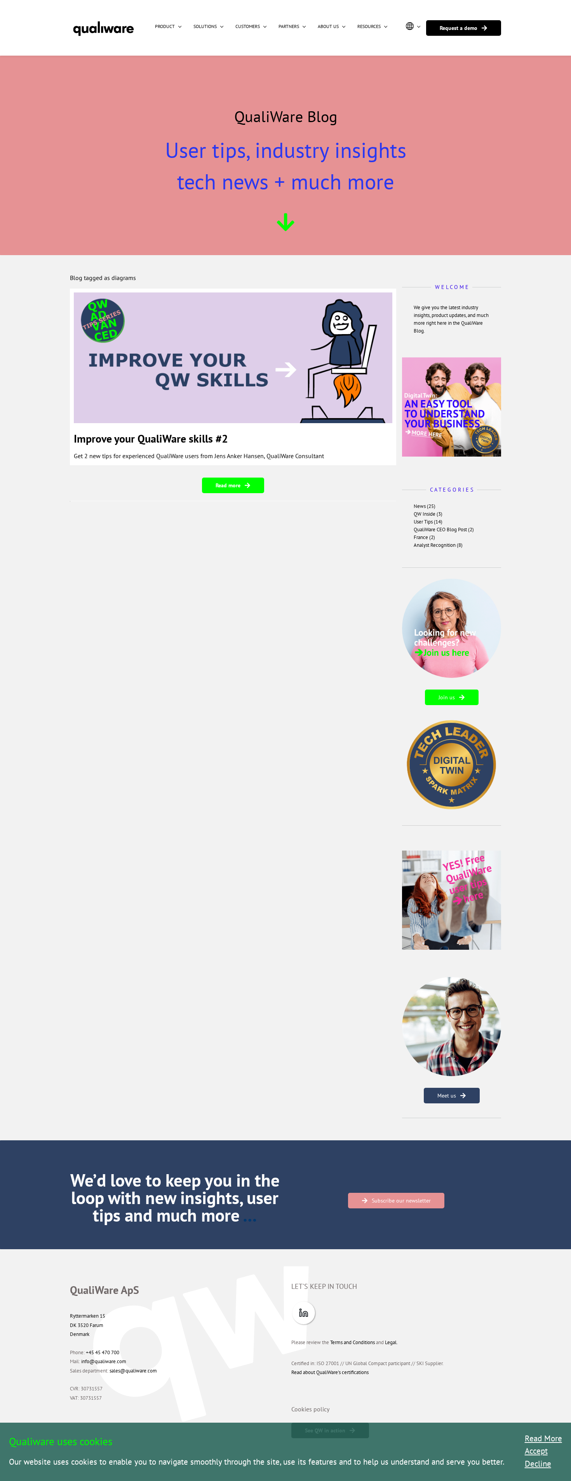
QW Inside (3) (428, 514)
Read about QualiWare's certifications (330, 1372)
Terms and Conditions (352, 1342)
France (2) (424, 537)
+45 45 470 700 (102, 1352)
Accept (536, 1451)
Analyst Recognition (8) (438, 545)
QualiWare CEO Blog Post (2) (444, 529)
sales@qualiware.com (133, 1370)
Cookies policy (310, 1409)
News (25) (424, 506)
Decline (538, 1463)
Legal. (391, 1342)
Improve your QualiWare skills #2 (151, 438)
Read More (543, 1438)
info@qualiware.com (103, 1361)
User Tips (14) (428, 521)
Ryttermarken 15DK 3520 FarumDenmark (87, 1325)
